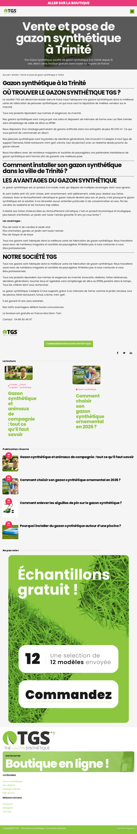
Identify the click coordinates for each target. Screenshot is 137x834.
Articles (15, 75)
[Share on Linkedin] (131, 353)
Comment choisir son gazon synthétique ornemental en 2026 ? (90, 411)
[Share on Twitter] (124, 353)
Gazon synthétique (25, 386)
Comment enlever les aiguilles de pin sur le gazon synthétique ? (71, 503)
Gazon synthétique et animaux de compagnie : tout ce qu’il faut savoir (77, 457)
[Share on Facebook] (117, 353)
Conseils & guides (13, 386)
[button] (132, 11)
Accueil (6, 75)
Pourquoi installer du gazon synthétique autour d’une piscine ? (70, 526)
